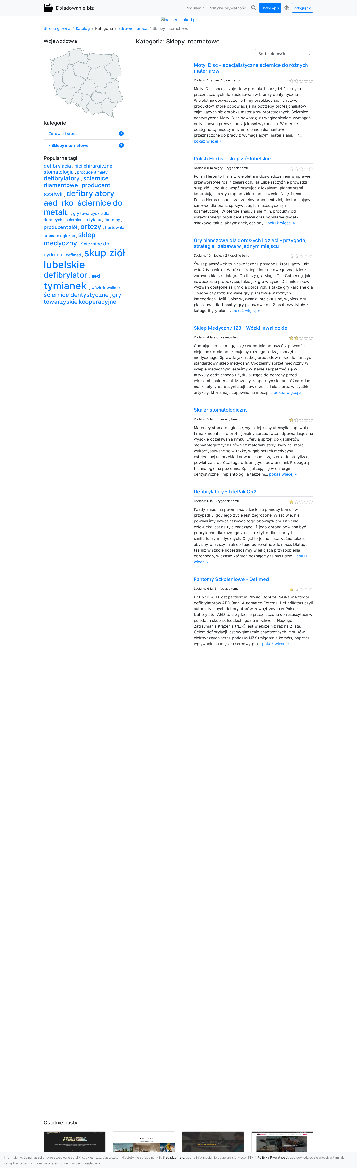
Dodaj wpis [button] (270, 8)
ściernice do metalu (83, 207)
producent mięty (93, 172)
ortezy (91, 226)
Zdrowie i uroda (132, 28)
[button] (253, 8)
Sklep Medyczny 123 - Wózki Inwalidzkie (240, 328)
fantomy (112, 219)
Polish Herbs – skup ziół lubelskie (232, 158)
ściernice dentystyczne (77, 294)
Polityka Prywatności (272, 1157)
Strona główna (57, 28)
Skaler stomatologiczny (221, 410)
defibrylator (66, 275)
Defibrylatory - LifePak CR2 (225, 492)
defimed (74, 254)
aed (96, 276)
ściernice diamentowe (76, 182)
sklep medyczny (69, 239)
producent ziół (61, 227)
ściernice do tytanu (84, 219)
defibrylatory (62, 178)
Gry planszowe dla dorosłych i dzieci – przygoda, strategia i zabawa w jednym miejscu (250, 243)
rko (68, 203)
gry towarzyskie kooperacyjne (82, 298)
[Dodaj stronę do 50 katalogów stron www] (178, 19)
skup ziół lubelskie (84, 258)
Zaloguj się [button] (302, 8)
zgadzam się (175, 1157)
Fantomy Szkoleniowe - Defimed (231, 579)
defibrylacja (58, 166)
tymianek (66, 286)
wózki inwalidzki (107, 287)
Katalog (83, 28)
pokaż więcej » (207, 141)
